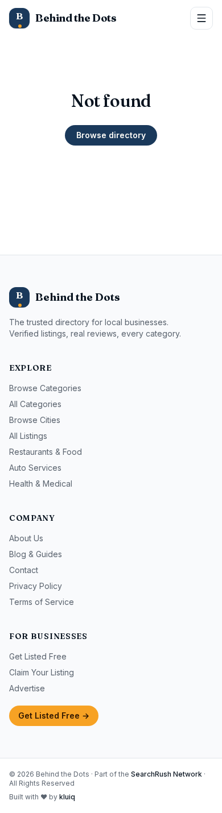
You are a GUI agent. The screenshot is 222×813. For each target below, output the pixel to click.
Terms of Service (41, 602)
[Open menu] (201, 18)
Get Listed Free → (53, 715)
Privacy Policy (35, 586)
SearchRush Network (166, 774)
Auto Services (35, 467)
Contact (23, 570)
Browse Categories (45, 388)
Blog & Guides (35, 554)
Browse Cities (34, 420)
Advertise (27, 688)
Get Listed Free (38, 656)
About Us (26, 538)
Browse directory (111, 135)
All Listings (28, 436)
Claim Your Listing (41, 672)
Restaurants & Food (45, 452)
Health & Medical (40, 483)
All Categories (35, 404)
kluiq (67, 797)
